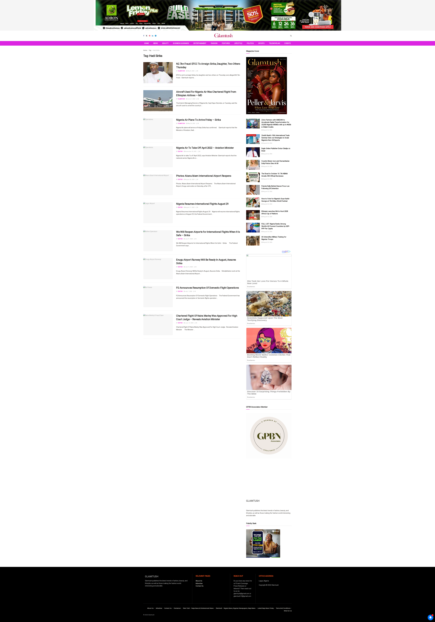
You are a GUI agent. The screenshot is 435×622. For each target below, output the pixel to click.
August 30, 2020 (189, 179)
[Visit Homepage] (223, 36)
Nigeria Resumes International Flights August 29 (202, 203)
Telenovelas (274, 43)
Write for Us (288, 611)
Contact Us (199, 586)
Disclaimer (177, 608)
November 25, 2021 (191, 151)
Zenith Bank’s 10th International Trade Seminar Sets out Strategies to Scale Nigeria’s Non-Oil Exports (275, 137)
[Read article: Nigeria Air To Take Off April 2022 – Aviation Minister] (158, 156)
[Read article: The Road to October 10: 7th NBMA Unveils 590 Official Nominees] (253, 177)
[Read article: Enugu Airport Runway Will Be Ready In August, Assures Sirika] (158, 268)
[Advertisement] (269, 479)
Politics (250, 43)
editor (180, 151)
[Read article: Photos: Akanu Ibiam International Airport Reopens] (158, 184)
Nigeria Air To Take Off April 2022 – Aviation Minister (205, 147)
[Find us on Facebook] (143, 36)
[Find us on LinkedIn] (152, 36)
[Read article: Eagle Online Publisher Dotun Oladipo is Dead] (253, 152)
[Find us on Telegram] (155, 36)
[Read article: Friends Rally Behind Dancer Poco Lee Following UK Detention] (253, 190)
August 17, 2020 (189, 207)
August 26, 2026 (267, 130)
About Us (199, 581)
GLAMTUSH (181, 71)
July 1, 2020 (188, 291)
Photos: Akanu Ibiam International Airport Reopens (203, 175)
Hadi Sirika (156, 50)
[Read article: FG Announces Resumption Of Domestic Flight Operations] (158, 296)
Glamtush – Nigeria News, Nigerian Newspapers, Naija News (235, 608)
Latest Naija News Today (266, 608)
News (155, 43)
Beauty (165, 43)
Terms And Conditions (283, 608)
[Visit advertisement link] (217, 15)
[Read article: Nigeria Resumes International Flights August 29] (158, 212)
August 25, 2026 (267, 179)
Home (146, 43)
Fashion (214, 43)
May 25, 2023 (191, 123)
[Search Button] (291, 36)
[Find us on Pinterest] (149, 36)
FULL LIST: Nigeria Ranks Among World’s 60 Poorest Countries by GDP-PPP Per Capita (275, 226)
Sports (261, 43)
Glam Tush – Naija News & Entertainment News (198, 608)
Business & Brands (181, 43)
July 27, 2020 (189, 239)
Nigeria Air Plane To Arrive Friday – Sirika (198, 119)
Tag (150, 50)
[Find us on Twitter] (146, 36)
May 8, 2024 (190, 71)
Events (288, 43)
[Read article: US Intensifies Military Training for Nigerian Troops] (253, 241)
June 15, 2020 (189, 323)
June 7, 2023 (191, 99)
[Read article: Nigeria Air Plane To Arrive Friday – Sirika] (158, 128)
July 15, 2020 (189, 267)
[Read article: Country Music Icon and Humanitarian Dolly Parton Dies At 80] (253, 165)
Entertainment (199, 43)
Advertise (199, 583)
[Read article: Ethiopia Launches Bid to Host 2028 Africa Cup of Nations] (253, 215)
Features (226, 43)
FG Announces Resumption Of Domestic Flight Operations (207, 287)
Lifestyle (238, 43)
